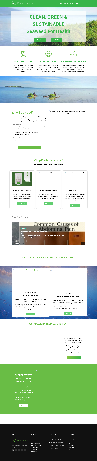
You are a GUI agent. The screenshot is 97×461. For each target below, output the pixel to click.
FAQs (84, 3)
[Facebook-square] (13, 450)
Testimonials (78, 3)
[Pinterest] (19, 450)
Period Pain (66, 3)
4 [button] (16, 243)
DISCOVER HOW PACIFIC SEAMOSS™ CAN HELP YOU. (48, 257)
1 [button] (13, 243)
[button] (72, 3)
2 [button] (14, 243)
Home (60, 3)
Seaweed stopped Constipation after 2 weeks (26, 231)
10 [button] (23, 243)
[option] (48, 233)
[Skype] (22, 450)
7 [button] (19, 243)
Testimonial (16, 228)
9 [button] (22, 243)
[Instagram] (16, 450)
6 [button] (18, 243)
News (71, 3)
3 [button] (15, 243)
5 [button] (17, 243)
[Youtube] (25, 450)
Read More (16, 240)
